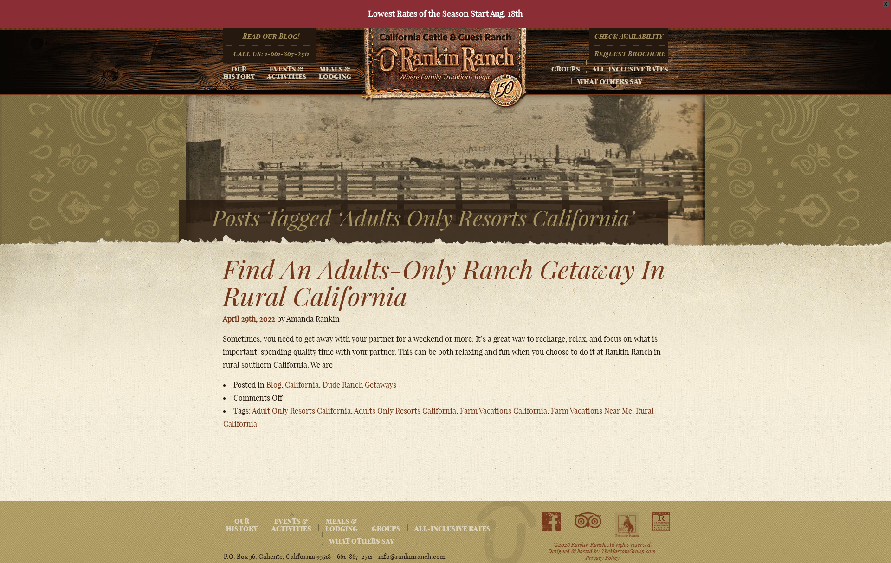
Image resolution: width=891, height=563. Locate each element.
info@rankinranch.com (412, 556)
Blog (273, 384)
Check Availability (629, 36)
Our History (239, 73)
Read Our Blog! (271, 36)
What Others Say (609, 82)
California (302, 384)
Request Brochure (629, 54)
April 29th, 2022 (249, 319)
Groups (565, 69)
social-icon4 (661, 521)
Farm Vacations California (503, 410)
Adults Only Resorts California (405, 410)
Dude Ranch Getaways (359, 384)
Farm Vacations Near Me (591, 410)
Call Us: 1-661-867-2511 (271, 54)
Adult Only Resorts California (301, 410)
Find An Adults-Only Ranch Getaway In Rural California (444, 282)
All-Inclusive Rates (630, 69)
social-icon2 (588, 520)
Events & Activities (287, 73)
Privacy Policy (603, 557)
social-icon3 (627, 525)
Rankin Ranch (444, 68)
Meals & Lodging (335, 73)
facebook (551, 521)
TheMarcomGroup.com (628, 551)
